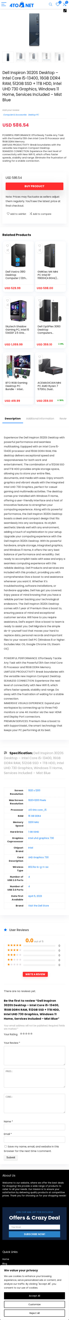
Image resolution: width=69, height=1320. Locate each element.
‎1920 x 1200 (34, 790)
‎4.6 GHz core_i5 (37, 809)
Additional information (40, 418)
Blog (4, 1263)
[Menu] (4, 4)
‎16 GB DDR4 (34, 816)
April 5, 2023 (35, 896)
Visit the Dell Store (38, 905)
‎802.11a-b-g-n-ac (38, 867)
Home (5, 1259)
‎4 (29, 876)
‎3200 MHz (33, 822)
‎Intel (30, 847)
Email (8, 1134)
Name (8, 1121)
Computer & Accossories (14, 114)
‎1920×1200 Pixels (37, 800)
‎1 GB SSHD (33, 831)
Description (13, 418)
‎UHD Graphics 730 (38, 857)
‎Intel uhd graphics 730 (41, 838)
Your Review (12, 1043)
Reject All (35, 1313)
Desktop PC (33, 114)
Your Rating (10, 1034)
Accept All (34, 1295)
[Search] (50, 4)
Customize (34, 1304)
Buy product (34, 186)
